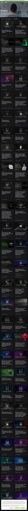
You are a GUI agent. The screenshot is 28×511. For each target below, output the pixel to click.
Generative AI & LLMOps (4, 72)
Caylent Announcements (4, 179)
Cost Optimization (9, 72)
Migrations (22, 275)
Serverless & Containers (4, 199)
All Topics (16, 18)
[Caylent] (4, 2)
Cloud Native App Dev (18, 275)
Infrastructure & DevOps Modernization (20, 220)
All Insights (8, 18)
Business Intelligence (18, 366)
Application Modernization (4, 296)
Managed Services (17, 89)
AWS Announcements (4, 108)
